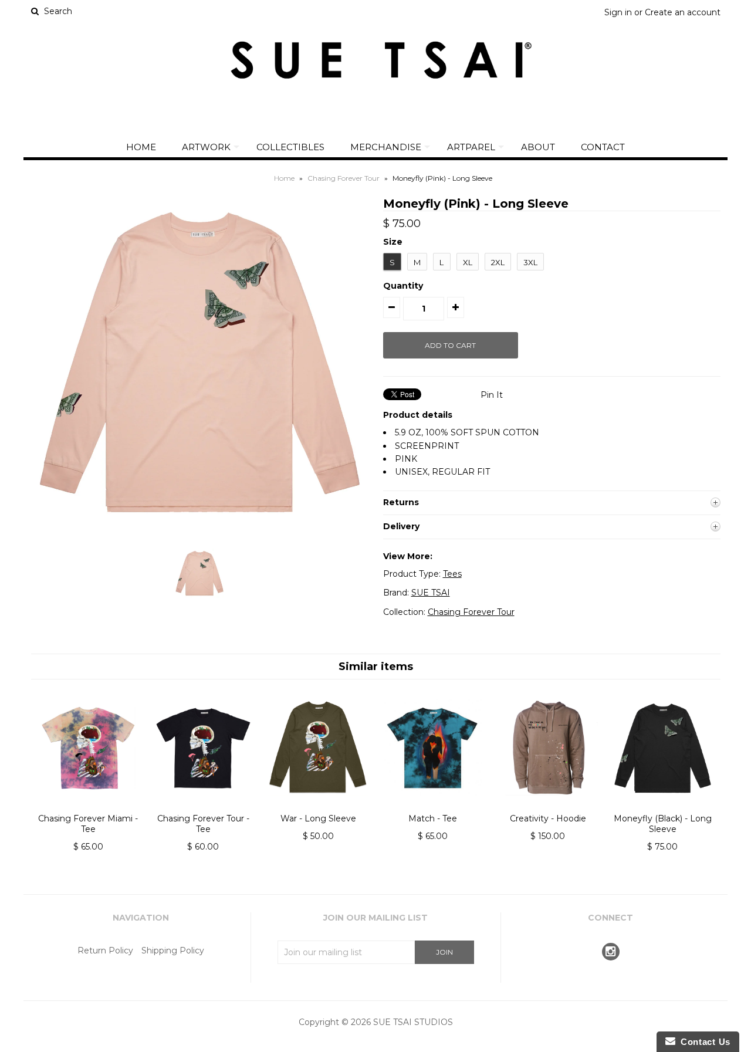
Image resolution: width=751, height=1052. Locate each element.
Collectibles (290, 147)
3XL (530, 262)
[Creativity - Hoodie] (548, 806)
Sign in (618, 12)
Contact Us (702, 1042)
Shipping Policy (172, 950)
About (538, 147)
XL (467, 262)
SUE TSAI (430, 592)
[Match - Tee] (433, 806)
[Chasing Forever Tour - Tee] (203, 806)
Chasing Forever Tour (343, 178)
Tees (452, 574)
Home (141, 147)
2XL (498, 262)
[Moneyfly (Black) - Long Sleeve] (663, 806)
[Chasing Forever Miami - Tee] (88, 806)
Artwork (206, 147)
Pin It (492, 395)
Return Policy (105, 950)
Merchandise (385, 147)
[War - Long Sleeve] (318, 806)
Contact (603, 147)
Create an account (682, 12)
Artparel (471, 147)
